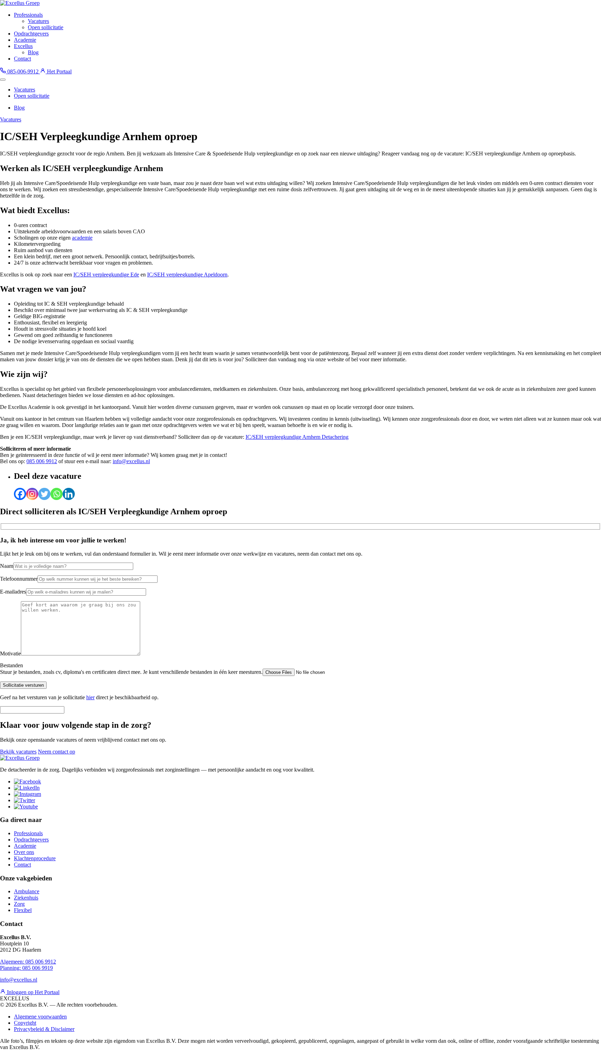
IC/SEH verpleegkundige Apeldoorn (187, 274)
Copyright (25, 1023)
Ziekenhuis (26, 898)
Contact (22, 59)
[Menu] (3, 80)
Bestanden (11, 665)
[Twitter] (44, 494)
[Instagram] (32, 494)
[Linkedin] (69, 494)
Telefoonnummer (19, 579)
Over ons (24, 852)
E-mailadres (13, 592)
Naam (6, 566)
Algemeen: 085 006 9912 (28, 962)
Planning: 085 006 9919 (26, 968)
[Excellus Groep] (20, 3)
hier (90, 697)
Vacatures (38, 21)
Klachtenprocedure (35, 858)
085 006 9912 (41, 461)
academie (82, 238)
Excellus (23, 46)
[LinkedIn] (27, 788)
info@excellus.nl (131, 461)
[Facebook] (20, 494)
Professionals (28, 15)
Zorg (19, 904)
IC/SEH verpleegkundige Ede (106, 274)
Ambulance (26, 891)
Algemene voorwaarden (40, 1016)
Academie (25, 40)
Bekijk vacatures (18, 752)
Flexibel (23, 910)
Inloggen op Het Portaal (32, 992)
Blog (33, 52)
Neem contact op (56, 752)
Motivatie (10, 653)
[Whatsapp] (56, 494)
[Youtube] (26, 806)
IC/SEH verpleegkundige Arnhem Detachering (297, 437)
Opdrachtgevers (31, 34)
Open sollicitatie (45, 27)
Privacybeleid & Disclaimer (44, 1029)
